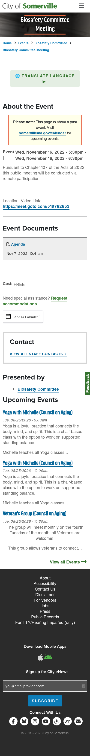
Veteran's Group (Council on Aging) (34, 514)
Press (45, 611)
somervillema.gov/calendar (42, 133)
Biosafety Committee (50, 43)
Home (7, 43)
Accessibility (45, 583)
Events (23, 43)
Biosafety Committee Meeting (26, 49)
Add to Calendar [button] (26, 317)
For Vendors (45, 600)
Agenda (17, 244)
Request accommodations (35, 301)
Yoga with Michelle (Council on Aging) (38, 413)
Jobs (45, 605)
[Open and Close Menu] (81, 5)
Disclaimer (45, 594)
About (45, 577)
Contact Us (45, 589)
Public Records (45, 616)
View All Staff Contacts (36, 354)
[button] (45, 78)
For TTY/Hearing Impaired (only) (45, 622)
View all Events (65, 562)
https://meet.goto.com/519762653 (36, 206)
